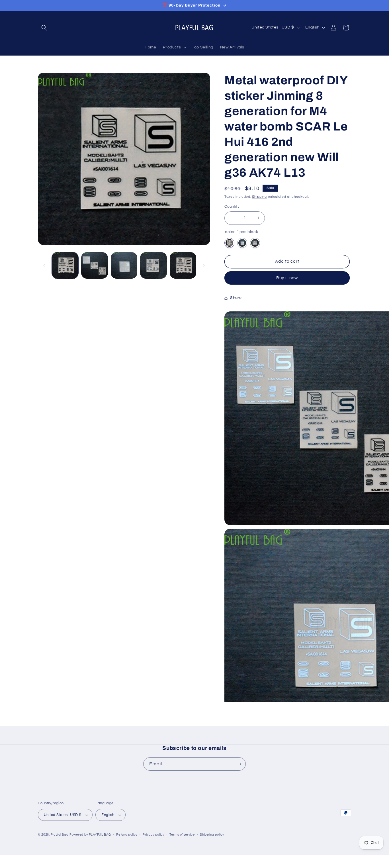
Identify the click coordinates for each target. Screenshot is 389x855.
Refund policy (126, 834)
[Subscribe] (239, 764)
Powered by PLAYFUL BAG (90, 834)
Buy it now (287, 278)
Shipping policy (212, 834)
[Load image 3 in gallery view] (124, 265)
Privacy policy (153, 834)
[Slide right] (204, 265)
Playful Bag (60, 834)
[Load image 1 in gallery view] (65, 265)
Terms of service (182, 834)
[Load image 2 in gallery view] (94, 265)
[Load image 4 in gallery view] (153, 265)
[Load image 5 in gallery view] (183, 265)
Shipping (259, 197)
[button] (44, 27)
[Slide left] (44, 265)
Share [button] (236, 298)
